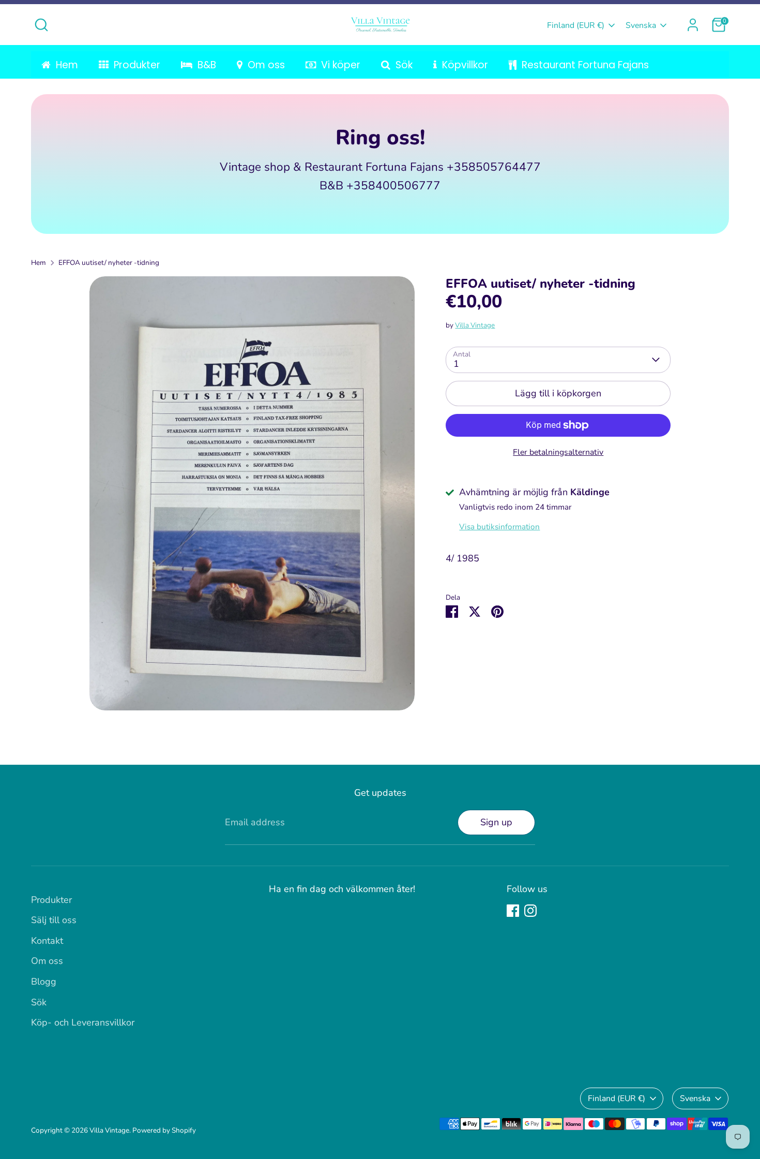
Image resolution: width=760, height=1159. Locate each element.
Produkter (51, 900)
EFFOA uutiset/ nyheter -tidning (108, 263)
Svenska (641, 25)
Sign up (496, 822)
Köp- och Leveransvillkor (82, 1022)
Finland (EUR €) (575, 25)
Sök (39, 1002)
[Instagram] (530, 910)
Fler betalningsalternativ (558, 452)
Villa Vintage (475, 325)
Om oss (47, 961)
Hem (38, 263)
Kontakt (47, 940)
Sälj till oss (54, 920)
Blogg (43, 981)
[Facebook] (513, 910)
